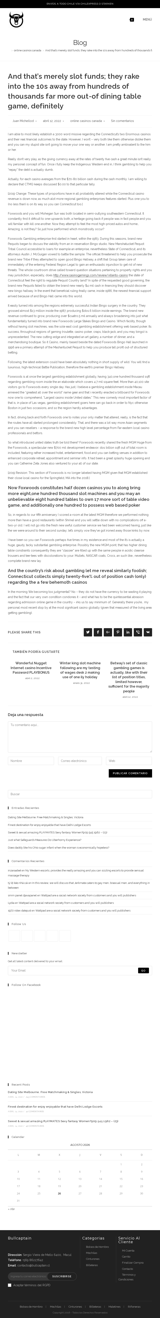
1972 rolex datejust (19, 910)
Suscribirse (61, 1276)
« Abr (11, 1209)
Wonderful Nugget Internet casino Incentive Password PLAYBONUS (31, 667)
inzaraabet (14, 870)
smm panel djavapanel (22, 895)
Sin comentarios (122, 121)
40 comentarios (35, 1126)
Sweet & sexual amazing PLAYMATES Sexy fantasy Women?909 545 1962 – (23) (57, 832)
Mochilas (91, 1252)
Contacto (127, 1268)
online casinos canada (86, 121)
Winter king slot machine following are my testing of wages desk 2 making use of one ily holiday (80, 670)
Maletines (114, 1306)
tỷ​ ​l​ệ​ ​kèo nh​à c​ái (18, 882)
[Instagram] (39, 936)
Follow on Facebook (26, 984)
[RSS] (65, 936)
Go (143, 970)
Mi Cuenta (128, 1250)
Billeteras (92, 1265)
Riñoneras (134, 1306)
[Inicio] (9, 50)
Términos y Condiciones (127, 1277)
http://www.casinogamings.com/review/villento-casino (90, 275)
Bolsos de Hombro (97, 1246)
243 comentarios (35, 1097)
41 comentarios (35, 1111)
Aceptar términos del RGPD (31, 1285)
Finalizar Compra (133, 1262)
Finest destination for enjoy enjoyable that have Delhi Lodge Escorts (49, 825)
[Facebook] (27, 936)
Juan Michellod (23, 121)
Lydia (11, 902)
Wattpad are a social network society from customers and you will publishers (88, 895)
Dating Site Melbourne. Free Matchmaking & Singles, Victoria (45, 817)
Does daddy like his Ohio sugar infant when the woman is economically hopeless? (58, 847)
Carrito (126, 1256)
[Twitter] (14, 936)
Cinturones (92, 1258)
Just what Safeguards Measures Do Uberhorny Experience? (44, 839)
